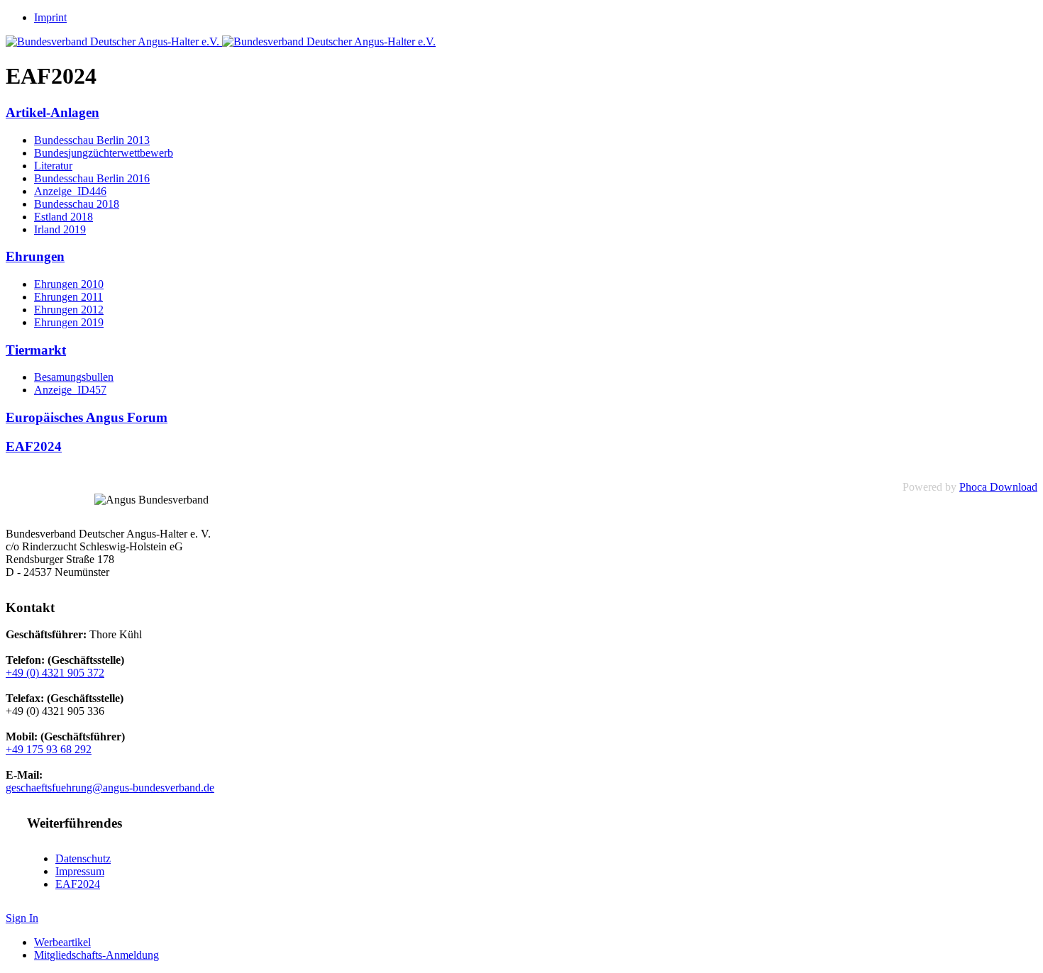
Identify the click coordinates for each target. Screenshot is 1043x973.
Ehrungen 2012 (69, 310)
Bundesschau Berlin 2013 (92, 140)
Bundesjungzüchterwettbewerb (103, 153)
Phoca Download (998, 487)
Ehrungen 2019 (69, 322)
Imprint (50, 17)
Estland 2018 (63, 217)
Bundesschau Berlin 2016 (92, 178)
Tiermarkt (36, 350)
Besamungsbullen (74, 377)
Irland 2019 (60, 229)
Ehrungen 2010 (69, 284)
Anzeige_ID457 (70, 390)
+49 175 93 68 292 (49, 749)
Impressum (79, 871)
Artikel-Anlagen (52, 112)
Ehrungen (35, 256)
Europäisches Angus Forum (86, 417)
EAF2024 (34, 446)
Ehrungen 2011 (68, 297)
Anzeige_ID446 (70, 191)
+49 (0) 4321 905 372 (55, 673)
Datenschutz (83, 858)
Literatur (53, 166)
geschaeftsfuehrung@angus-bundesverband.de (110, 788)
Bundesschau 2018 (76, 204)
